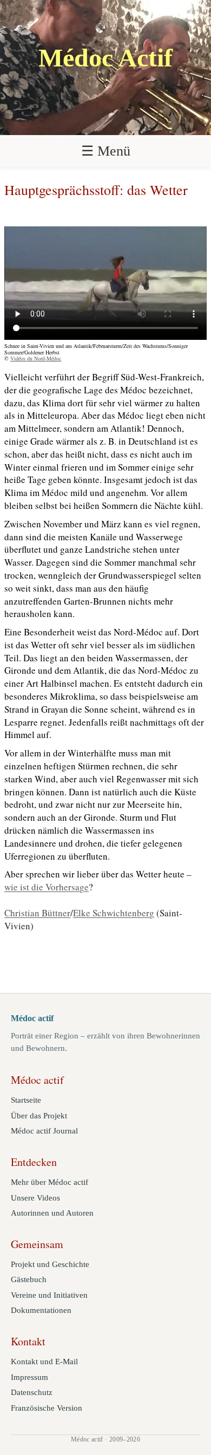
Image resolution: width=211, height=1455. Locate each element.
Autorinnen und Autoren (52, 1213)
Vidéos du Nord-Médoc (35, 358)
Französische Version (46, 1408)
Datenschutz (31, 1392)
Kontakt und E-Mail (44, 1361)
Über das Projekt (39, 1115)
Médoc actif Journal (44, 1131)
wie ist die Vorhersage (46, 887)
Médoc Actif (105, 58)
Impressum (29, 1377)
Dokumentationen (41, 1310)
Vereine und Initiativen (49, 1295)
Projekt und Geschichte (50, 1264)
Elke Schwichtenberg (113, 913)
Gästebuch (29, 1279)
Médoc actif (32, 1018)
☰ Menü (105, 151)
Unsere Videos (35, 1197)
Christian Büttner (37, 913)
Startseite (26, 1100)
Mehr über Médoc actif (49, 1182)
